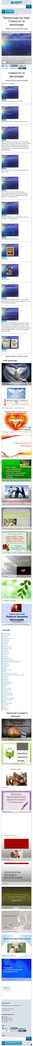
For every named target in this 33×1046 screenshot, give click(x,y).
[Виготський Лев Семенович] (16, 921)
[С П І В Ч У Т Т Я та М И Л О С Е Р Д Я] (10, 92)
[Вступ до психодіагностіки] (16, 945)
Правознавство (7, 681)
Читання (5, 708)
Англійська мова (7, 638)
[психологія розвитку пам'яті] (16, 825)
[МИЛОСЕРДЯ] (16, 374)
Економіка (5, 656)
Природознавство (7, 683)
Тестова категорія (7, 693)
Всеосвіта (5, 1021)
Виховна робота (7, 646)
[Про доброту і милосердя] (16, 590)
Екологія (5, 655)
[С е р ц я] (10, 342)
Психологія (6, 684)
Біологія (5, 645)
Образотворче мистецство (10, 673)
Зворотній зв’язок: (12, 1005)
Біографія (5, 643)
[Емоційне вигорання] (16, 729)
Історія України (7, 635)
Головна (3, 14)
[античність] (16, 873)
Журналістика (6, 658)
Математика (6, 665)
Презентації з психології (11, 14)
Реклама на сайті (7, 1020)
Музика (5, 668)
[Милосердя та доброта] (16, 422)
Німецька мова (7, 670)
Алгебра (5, 636)
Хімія (4, 706)
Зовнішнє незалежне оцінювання (11, 661)
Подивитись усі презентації (6, 988)
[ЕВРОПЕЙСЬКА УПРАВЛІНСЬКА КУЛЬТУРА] (16, 753)
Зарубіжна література (8, 660)
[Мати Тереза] (10, 270)
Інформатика (6, 633)
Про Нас (5, 1016)
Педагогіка (6, 676)
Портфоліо (6, 679)
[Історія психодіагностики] (16, 969)
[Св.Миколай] (10, 250)
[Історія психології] (16, 897)
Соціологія (6, 691)
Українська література (9, 698)
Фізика (4, 701)
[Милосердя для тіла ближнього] (10, 230)
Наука (4, 671)
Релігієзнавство (7, 688)
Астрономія (6, 641)
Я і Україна (6, 709)
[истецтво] (16, 777)
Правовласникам (7, 1018)
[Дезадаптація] (16, 849)
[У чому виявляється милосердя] (16, 446)
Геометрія (5, 651)
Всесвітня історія (7, 648)
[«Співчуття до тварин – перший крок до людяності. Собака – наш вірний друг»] (16, 518)
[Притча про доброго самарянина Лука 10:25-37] (10, 112)
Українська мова (7, 699)
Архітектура (6, 640)
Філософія (6, 704)
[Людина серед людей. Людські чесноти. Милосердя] (16, 615)
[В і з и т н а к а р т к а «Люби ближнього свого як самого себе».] (10, 161)
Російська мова (7, 689)
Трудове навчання (8, 694)
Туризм (5, 696)
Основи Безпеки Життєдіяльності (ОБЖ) (13, 675)
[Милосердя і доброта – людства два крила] (16, 398)
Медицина (6, 666)
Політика (5, 678)
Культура (5, 663)
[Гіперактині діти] (16, 801)
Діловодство (6, 653)
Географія (5, 650)
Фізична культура (7, 703)
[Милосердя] (16, 566)
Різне (4, 686)
